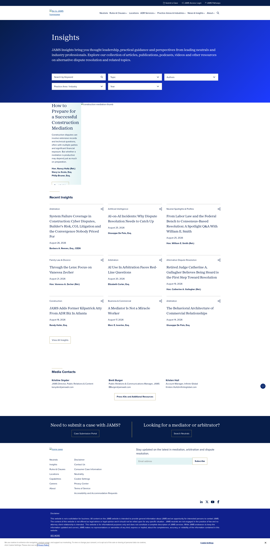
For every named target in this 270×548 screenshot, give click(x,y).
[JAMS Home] (61, 12)
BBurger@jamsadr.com (120, 387)
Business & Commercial (119, 300)
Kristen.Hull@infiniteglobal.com (181, 387)
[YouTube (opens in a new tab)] (212, 502)
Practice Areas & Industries (170, 13)
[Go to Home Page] (60, 450)
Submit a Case (172, 3)
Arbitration (55, 208)
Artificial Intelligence (118, 208)
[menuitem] (104, 13)
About (210, 13)
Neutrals (104, 13)
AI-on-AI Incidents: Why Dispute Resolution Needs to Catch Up (132, 218)
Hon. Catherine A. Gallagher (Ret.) (183, 289)
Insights (53, 464)
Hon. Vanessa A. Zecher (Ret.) (65, 284)
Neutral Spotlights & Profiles (180, 208)
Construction (56, 300)
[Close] (265, 543)
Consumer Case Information (88, 469)
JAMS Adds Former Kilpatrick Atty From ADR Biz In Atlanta (76, 311)
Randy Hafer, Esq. (58, 325)
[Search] (101, 77)
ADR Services (147, 13)
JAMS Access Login (193, 3)
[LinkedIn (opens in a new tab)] (201, 502)
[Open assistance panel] (263, 386)
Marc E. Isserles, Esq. (118, 325)
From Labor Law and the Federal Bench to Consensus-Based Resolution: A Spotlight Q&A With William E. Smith (192, 223)
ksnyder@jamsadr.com (63, 387)
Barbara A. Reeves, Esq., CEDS (65, 248)
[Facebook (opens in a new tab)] (218, 501)
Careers (53, 483)
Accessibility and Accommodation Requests (95, 493)
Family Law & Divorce (60, 259)
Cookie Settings (82, 478)
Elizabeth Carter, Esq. (119, 284)
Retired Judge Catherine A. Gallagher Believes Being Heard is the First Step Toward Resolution (192, 272)
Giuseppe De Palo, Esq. (119, 233)
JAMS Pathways (213, 3)
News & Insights (196, 13)
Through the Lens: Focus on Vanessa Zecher (71, 270)
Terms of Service (82, 488)
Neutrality (79, 474)
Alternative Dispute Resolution (181, 259)
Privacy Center (81, 483)
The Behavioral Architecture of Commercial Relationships (189, 311)
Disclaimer (79, 459)
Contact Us (79, 464)
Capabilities (55, 478)
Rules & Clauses (118, 13)
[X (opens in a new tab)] (207, 502)
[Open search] (217, 13)
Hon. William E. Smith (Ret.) (180, 243)
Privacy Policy (43, 545)
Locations (134, 13)
